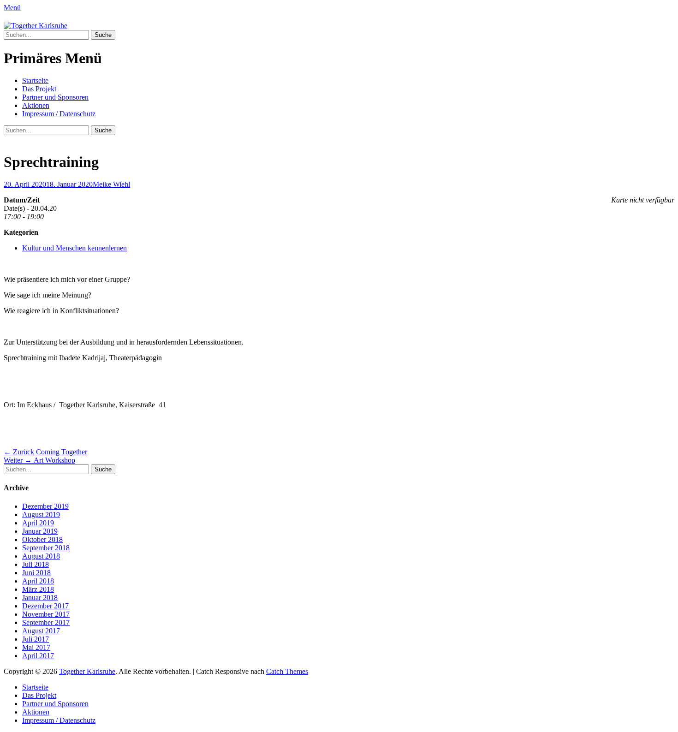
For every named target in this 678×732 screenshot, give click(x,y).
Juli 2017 (35, 639)
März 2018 (38, 589)
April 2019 (38, 523)
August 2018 (41, 556)
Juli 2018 (35, 564)
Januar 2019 (40, 531)
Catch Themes (287, 671)
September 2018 (46, 548)
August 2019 (41, 514)
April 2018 (38, 581)
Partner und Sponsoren (55, 97)
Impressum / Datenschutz (58, 114)
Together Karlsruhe (87, 671)
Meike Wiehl (111, 184)
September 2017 (46, 622)
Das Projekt (39, 89)
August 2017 (41, 631)
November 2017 (46, 614)
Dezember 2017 (45, 606)
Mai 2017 (36, 647)
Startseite (35, 80)
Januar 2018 (40, 597)
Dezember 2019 (45, 506)
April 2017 (38, 656)
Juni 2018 (36, 573)
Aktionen (35, 105)
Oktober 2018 (42, 539)
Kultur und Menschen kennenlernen (74, 248)
